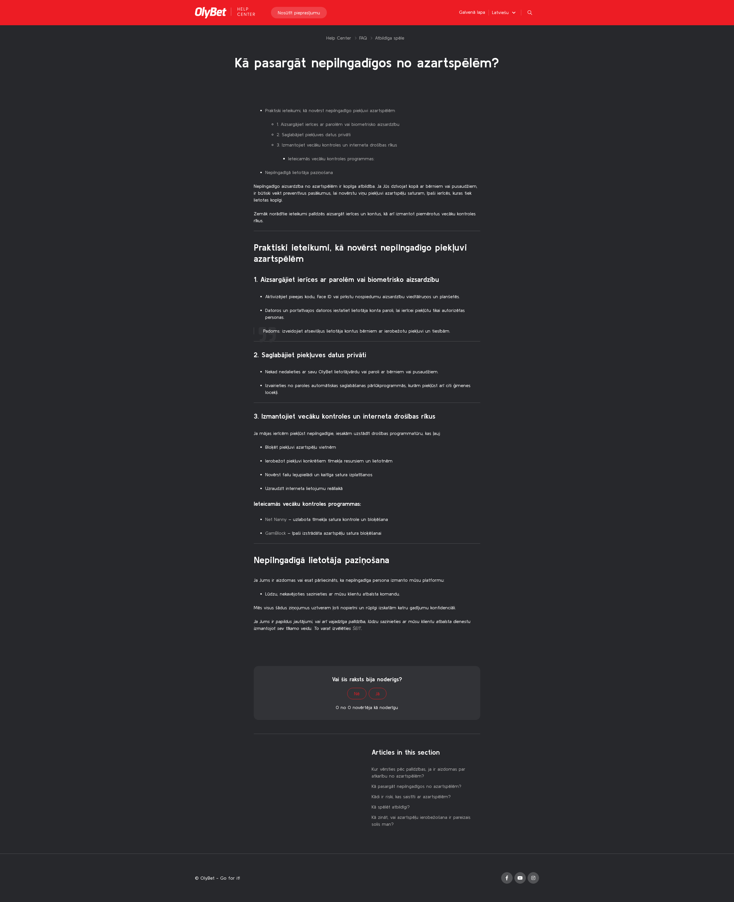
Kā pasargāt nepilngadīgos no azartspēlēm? (416, 786)
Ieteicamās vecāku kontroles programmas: (331, 158)
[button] (504, 12)
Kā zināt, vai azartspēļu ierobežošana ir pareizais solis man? (421, 821)
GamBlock (275, 533)
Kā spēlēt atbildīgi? (391, 806)
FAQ (363, 37)
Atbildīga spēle (389, 37)
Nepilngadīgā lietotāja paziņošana (299, 172)
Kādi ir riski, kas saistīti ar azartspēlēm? (411, 796)
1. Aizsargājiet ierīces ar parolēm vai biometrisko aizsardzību (338, 124)
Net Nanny (276, 519)
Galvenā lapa (472, 12)
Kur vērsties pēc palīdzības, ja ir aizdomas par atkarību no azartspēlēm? (418, 772)
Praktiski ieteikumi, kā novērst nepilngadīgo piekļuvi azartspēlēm (330, 110)
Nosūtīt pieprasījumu (299, 12)
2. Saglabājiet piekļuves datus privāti (314, 134)
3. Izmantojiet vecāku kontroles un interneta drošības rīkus (337, 144)
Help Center (338, 37)
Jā (378, 693)
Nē (357, 693)
